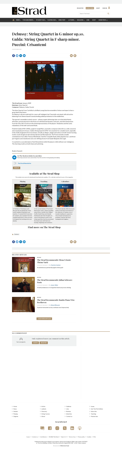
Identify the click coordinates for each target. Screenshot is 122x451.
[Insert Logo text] (29, 14)
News (15, 409)
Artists (43, 406)
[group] (102, 20)
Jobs (67, 409)
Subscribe (90, 8)
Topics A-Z (64, 437)
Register (80, 8)
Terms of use (72, 437)
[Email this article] (24, 55)
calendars (53, 177)
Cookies (89, 437)
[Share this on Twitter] (17, 55)
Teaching (43, 181)
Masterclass (94, 416)
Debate (15, 411)
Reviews (16, 234)
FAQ (94, 437)
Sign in (54, 52)
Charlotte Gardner (56, 265)
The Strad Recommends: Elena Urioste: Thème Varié (54, 261)
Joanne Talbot (54, 285)
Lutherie (43, 409)
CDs (49, 177)
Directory (44, 411)
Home (15, 406)
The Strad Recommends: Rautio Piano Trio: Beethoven (56, 301)
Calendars (65, 181)
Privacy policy (81, 437)
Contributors (43, 437)
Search (108, 13)
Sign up (16, 168)
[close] (76, 52)
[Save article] (74, 55)
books (42, 177)
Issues (92, 406)
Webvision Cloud (64, 445)
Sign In (104, 8)
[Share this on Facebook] (13, 55)
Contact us (69, 416)
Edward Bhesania (55, 305)
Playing (22, 181)
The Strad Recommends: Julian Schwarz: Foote (54, 281)
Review (39, 257)
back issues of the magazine (65, 177)
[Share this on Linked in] (20, 55)
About (43, 416)
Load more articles (44, 318)
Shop (98, 8)
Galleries (68, 406)
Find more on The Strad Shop (44, 227)
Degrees (15, 416)
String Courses (45, 414)
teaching (38, 177)
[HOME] (13, 20)
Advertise (69, 414)
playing (31, 177)
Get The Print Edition (97, 409)
